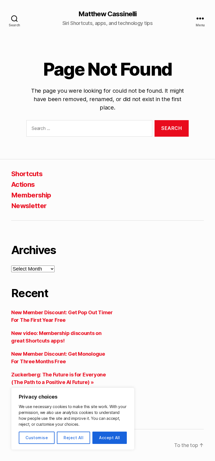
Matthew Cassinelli (107, 14)
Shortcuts (27, 174)
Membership (31, 195)
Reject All (73, 437)
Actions (23, 184)
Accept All (109, 437)
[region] (72, 419)
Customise (36, 437)
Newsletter (28, 206)
